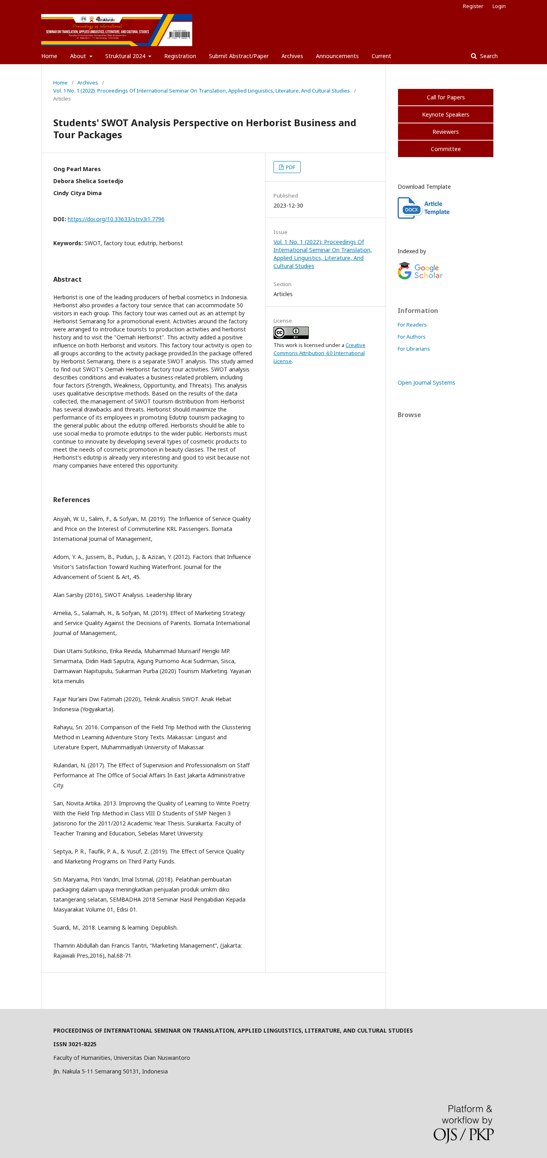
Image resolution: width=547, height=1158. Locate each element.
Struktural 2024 (126, 56)
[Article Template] (424, 217)
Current (381, 56)
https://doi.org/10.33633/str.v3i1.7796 (116, 219)
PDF (290, 167)
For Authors (412, 336)
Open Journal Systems (426, 382)
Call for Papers (446, 97)
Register (473, 6)
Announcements (337, 56)
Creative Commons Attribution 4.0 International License (320, 353)
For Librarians (414, 348)
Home (49, 56)
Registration (180, 56)
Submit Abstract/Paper (239, 56)
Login (499, 6)
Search (488, 56)
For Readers (412, 324)
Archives (292, 56)
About (79, 56)
